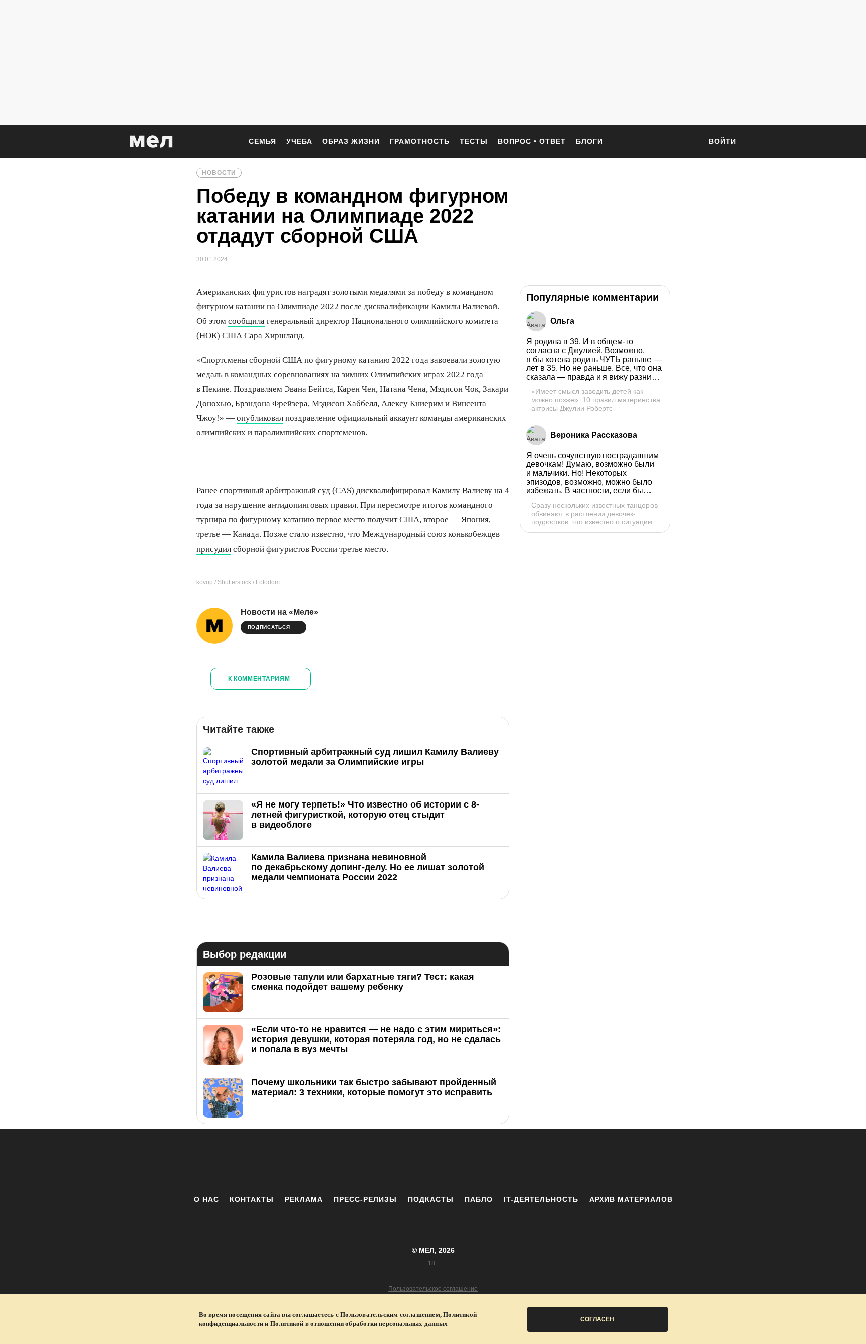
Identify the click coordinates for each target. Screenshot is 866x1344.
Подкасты (431, 1199)
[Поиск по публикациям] (689, 142)
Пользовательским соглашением (390, 1314)
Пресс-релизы (365, 1199)
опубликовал (260, 418)
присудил (213, 549)
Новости (219, 172)
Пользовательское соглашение (433, 1288)
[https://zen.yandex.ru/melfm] (377, 1161)
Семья (262, 141)
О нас (206, 1199)
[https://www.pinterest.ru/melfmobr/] (460, 1161)
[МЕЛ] (151, 141)
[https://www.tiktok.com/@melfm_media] (433, 1161)
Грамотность (420, 141)
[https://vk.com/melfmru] (405, 1161)
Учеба (299, 141)
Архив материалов (631, 1199)
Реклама (304, 1199)
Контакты (252, 1199)
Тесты (474, 141)
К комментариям (259, 678)
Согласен (597, 1319)
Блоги (589, 141)
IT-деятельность (541, 1199)
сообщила (246, 321)
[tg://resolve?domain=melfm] (350, 1161)
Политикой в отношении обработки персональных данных (359, 1323)
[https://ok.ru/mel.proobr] (488, 1161)
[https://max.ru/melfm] (515, 1161)
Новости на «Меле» (279, 612)
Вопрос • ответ (532, 141)
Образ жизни (351, 141)
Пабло (479, 1199)
